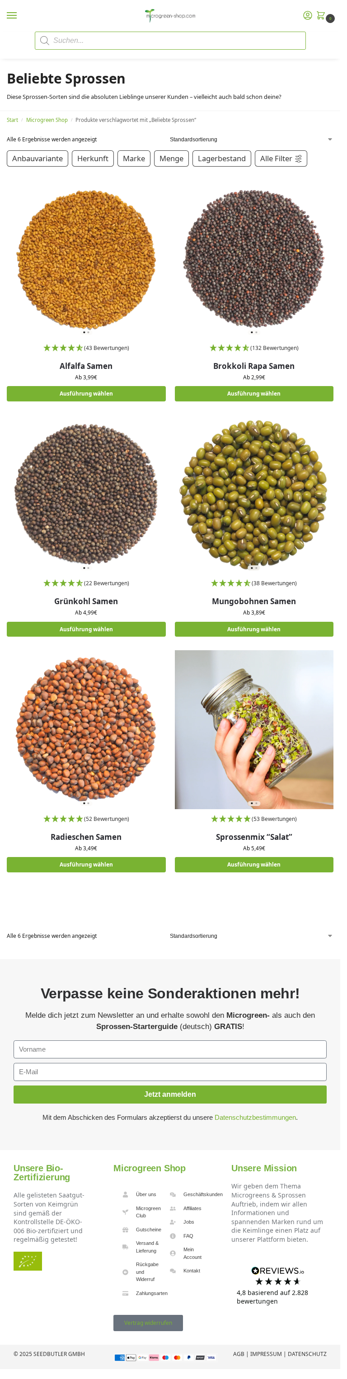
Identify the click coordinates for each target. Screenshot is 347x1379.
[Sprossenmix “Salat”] (254, 729)
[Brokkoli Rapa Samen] (254, 258)
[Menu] (20, 16)
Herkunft (92, 158)
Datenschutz (307, 1354)
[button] (322, 16)
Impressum (266, 1354)
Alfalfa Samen (86, 366)
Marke (134, 158)
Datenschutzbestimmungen (255, 1117)
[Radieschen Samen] (86, 729)
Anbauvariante (37, 158)
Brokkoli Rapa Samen (254, 366)
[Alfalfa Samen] (86, 258)
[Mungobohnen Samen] (254, 494)
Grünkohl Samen (86, 601)
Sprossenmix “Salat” (254, 837)
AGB (238, 1354)
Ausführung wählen (86, 393)
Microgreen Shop (47, 119)
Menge (171, 158)
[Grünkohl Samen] (86, 494)
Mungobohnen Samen (254, 601)
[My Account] (307, 16)
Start (12, 119)
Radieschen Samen (86, 837)
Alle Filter (276, 158)
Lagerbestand (222, 158)
